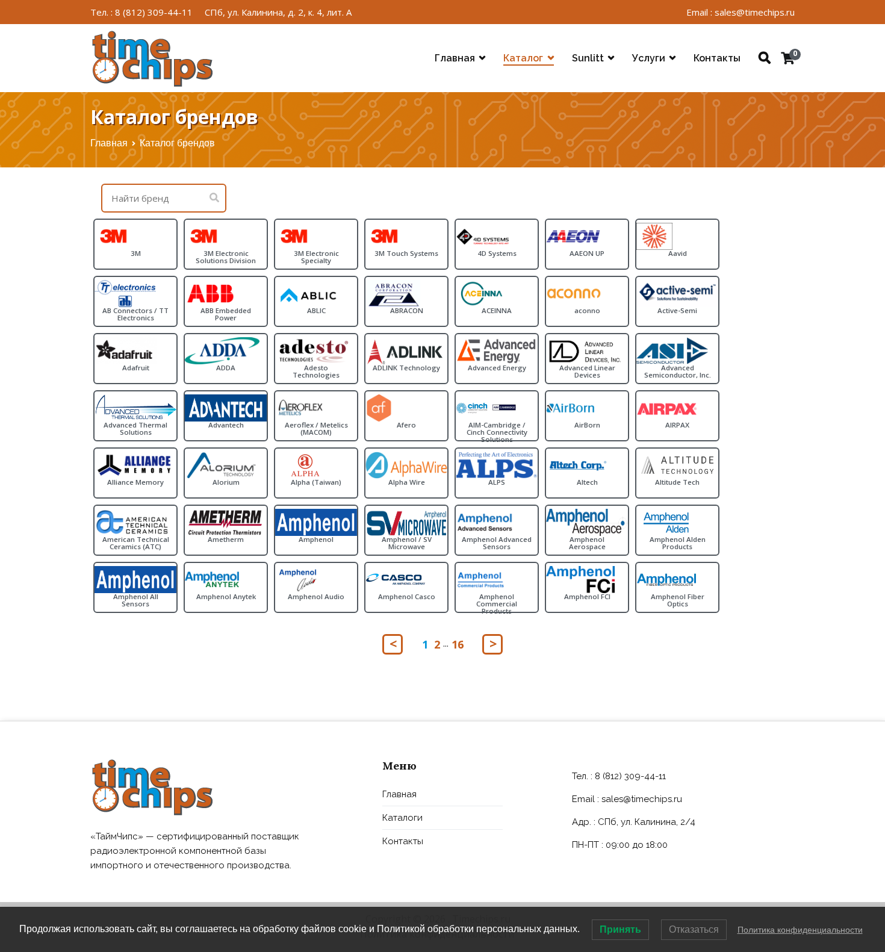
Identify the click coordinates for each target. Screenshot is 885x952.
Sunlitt (588, 58)
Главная (455, 58)
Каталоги (402, 817)
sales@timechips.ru (641, 799)
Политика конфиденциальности (800, 930)
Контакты (717, 58)
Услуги (648, 58)
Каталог (523, 58)
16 (458, 644)
